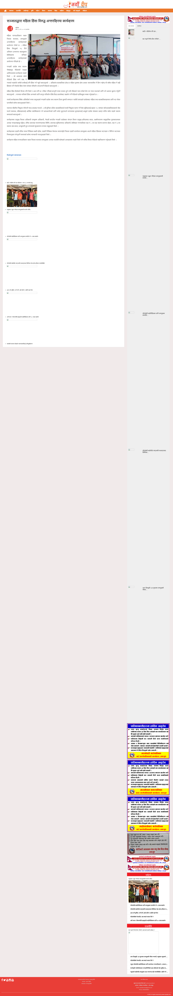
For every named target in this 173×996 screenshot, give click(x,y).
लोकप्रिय (139, 26)
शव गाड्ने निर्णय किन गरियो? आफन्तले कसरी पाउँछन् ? (141, 930)
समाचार (11, 10)
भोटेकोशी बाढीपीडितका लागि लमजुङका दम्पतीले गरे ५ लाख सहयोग (22, 236)
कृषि (32, 10)
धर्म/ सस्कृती (76, 10)
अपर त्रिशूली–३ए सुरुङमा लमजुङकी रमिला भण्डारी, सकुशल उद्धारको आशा (149, 957)
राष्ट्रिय (85, 10)
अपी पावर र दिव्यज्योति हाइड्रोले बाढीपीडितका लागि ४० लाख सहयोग (23, 317)
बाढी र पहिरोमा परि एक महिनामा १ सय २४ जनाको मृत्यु (20, 183)
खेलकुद (68, 10)
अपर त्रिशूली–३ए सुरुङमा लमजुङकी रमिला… (153, 589)
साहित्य (62, 10)
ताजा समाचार (131, 26)
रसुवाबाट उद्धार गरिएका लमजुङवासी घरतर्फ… (153, 177)
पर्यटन (37, 10)
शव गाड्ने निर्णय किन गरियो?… (152, 39)
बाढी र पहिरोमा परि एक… (150, 31)
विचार (43, 10)
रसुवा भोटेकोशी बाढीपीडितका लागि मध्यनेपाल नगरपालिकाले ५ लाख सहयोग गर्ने (150, 964)
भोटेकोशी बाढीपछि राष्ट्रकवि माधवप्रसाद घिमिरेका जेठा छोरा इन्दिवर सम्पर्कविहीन (26, 263)
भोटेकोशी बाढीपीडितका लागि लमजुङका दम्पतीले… (154, 314)
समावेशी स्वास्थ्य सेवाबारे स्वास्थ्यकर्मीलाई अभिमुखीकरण (20, 344)
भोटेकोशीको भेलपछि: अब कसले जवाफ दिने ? (142, 917)
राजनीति (18, 10)
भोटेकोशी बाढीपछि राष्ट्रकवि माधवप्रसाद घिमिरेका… (154, 451)
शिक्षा (56, 10)
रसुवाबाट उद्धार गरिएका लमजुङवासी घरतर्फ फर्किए (18, 209)
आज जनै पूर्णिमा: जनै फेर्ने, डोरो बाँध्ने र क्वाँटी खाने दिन (20, 290)
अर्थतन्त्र (25, 10)
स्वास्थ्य (50, 10)
